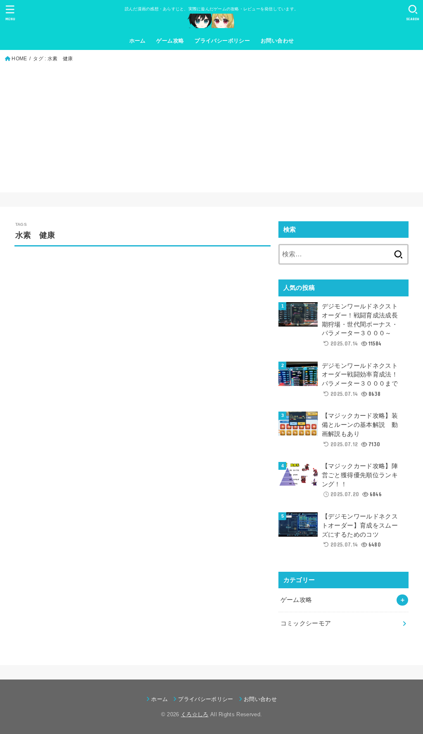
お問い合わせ (277, 41)
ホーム (137, 41)
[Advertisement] (211, 125)
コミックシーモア (305, 623)
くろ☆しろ (195, 714)
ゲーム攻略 (170, 41)
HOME (19, 58)
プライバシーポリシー (222, 41)
